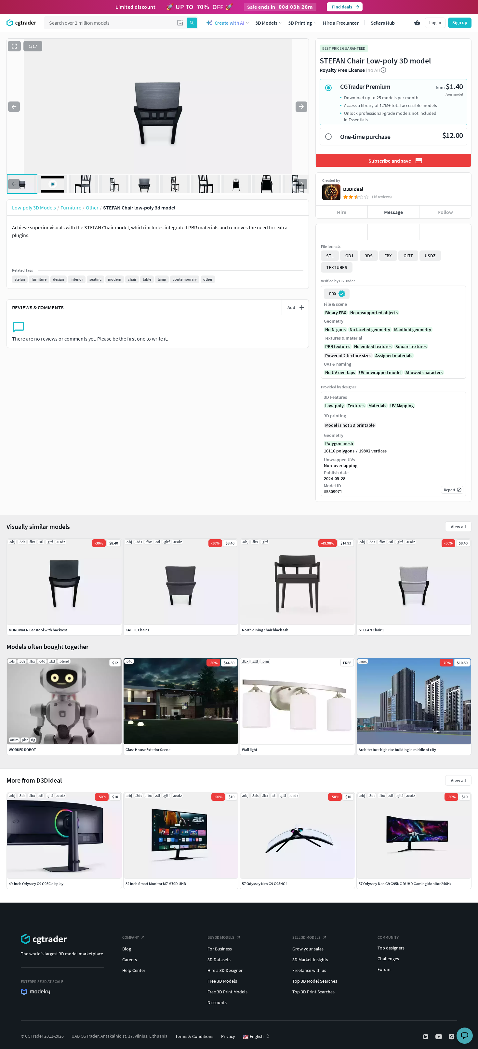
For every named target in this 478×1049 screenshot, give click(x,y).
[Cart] (417, 23)
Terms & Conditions (194, 1036)
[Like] (341, 232)
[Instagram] (452, 1036)
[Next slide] (301, 106)
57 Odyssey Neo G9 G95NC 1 (265, 883)
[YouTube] (439, 1036)
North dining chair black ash (265, 629)
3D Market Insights (310, 959)
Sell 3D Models (306, 937)
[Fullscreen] (14, 46)
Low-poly (334, 406)
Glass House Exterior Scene (148, 749)
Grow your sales (308, 949)
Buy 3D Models (220, 937)
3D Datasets (219, 959)
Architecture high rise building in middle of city (397, 749)
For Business (219, 949)
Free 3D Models (222, 981)
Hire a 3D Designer (225, 970)
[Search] (192, 23)
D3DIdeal (353, 189)
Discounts (217, 1002)
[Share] (445, 232)
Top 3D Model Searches (314, 981)
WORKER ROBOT (22, 749)
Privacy (228, 1036)
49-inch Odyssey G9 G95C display (36, 883)
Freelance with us (309, 970)
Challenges (388, 959)
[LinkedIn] (426, 1036)
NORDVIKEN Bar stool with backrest (38, 629)
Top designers (391, 948)
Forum (384, 969)
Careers (129, 959)
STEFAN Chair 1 (371, 629)
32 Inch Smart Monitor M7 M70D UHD (156, 883)
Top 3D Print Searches (313, 992)
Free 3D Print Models (227, 992)
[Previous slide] (14, 106)
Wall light (249, 749)
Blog (126, 949)
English (253, 1036)
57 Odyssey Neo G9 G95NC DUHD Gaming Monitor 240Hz (405, 883)
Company (130, 937)
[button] (180, 23)
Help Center (133, 970)
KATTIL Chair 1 (137, 629)
